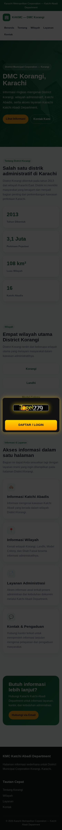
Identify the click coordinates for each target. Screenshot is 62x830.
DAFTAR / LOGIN (31, 425)
